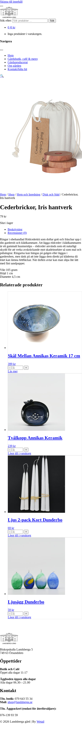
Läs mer (13, 371)
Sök (52, 20)
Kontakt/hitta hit (17, 69)
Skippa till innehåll (11, 1)
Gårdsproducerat (18, 62)
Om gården (14, 65)
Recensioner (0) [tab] (17, 232)
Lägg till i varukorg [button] (19, 453)
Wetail (40, 721)
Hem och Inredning (28, 194)
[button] (2, 75)
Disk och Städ (51, 194)
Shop (11, 194)
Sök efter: (6, 20)
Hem (11, 55)
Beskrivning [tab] (15, 229)
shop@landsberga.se (20, 702)
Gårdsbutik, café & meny (23, 58)
